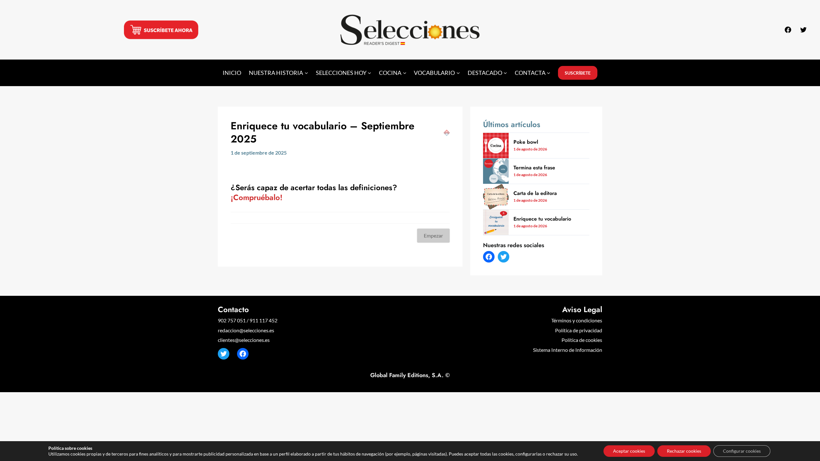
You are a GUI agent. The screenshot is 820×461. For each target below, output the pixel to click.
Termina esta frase (534, 167)
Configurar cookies (742, 451)
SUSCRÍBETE (578, 73)
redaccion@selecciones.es (246, 330)
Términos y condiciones (576, 320)
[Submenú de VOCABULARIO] (458, 73)
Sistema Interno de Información (567, 350)
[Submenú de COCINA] (404, 73)
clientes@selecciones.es (244, 340)
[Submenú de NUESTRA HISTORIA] (306, 73)
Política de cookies (582, 340)
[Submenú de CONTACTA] (548, 73)
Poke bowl (525, 142)
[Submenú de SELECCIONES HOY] (369, 73)
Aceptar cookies (629, 451)
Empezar (433, 235)
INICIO (232, 72)
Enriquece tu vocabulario (542, 218)
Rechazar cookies (684, 451)
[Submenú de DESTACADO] (505, 73)
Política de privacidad (578, 330)
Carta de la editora (535, 193)
